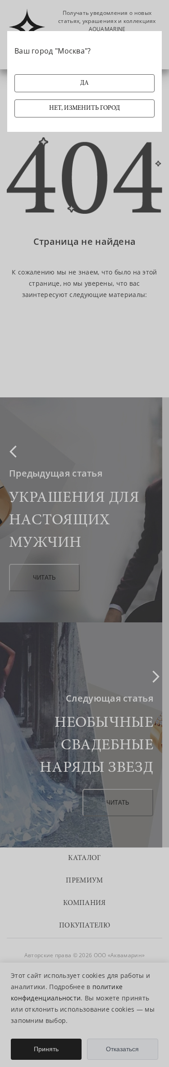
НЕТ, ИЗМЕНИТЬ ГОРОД (84, 108)
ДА (84, 83)
